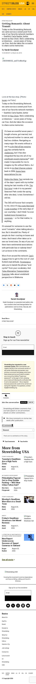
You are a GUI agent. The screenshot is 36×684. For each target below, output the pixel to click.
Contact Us (5, 652)
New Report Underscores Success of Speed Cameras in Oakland (11, 542)
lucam (4, 100)
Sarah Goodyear (12, 50)
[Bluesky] (28, 606)
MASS (20, 9)
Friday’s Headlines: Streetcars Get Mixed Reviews (11, 520)
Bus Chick (14, 116)
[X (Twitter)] (13, 606)
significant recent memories (16, 159)
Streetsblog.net (7, 21)
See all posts (7, 560)
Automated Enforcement (10, 475)
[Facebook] (8, 606)
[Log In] (27, 3)
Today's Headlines (7, 456)
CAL (33, 9)
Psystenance (25, 262)
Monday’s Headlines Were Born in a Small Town (11, 501)
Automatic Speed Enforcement (11, 536)
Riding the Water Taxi (13, 179)
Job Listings (5, 648)
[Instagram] (18, 606)
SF (29, 9)
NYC (3, 9)
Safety (4, 515)
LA (25, 9)
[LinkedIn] (23, 606)
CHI (3, 14)
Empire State (11, 9)
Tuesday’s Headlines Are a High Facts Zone (11, 461)
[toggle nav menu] (33, 3)
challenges (8, 153)
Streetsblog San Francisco (12, 534)
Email (5, 347)
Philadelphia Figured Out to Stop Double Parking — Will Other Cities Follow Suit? (11, 481)
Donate (8, 14)
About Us (4, 617)
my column (22, 168)
